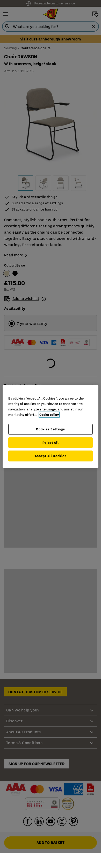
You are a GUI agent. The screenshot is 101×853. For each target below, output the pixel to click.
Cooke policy (49, 414)
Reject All (50, 442)
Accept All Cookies (51, 456)
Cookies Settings (50, 429)
